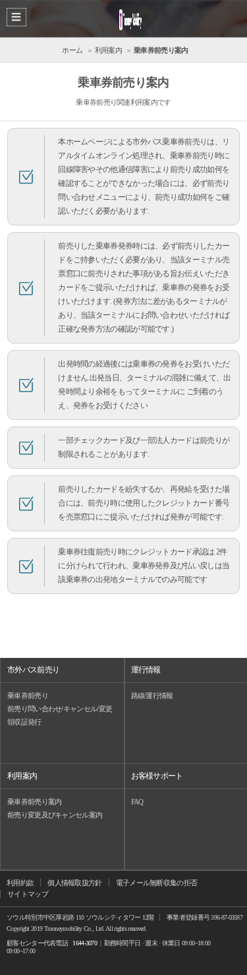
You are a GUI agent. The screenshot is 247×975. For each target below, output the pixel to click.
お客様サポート (157, 776)
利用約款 (20, 883)
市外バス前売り (33, 669)
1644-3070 (84, 943)
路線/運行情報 (152, 695)
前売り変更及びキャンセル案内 (54, 815)
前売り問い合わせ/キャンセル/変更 (59, 709)
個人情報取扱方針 (74, 883)
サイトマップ (27, 894)
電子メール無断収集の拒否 (157, 883)
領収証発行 (24, 722)
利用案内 (22, 776)
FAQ (137, 802)
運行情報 (146, 669)
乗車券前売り (27, 695)
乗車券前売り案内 (34, 802)
